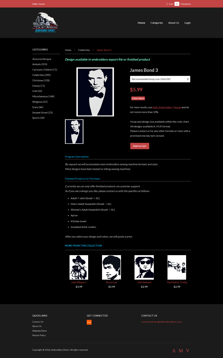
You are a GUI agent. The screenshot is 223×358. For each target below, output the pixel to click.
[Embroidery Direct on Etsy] (89, 324)
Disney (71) (38, 85)
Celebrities (84, 49)
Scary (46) (37, 107)
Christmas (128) (41, 80)
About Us (173, 22)
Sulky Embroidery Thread (166, 107)
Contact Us (37, 321)
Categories (157, 22)
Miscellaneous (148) (43, 96)
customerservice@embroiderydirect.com (161, 321)
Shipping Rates (39, 330)
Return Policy (39, 335)
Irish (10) (37, 90)
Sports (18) (38, 117)
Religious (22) (40, 101)
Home (141, 22)
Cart (173, 3)
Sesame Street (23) (42, 112)
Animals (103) (39, 64)
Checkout (186, 3)
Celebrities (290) (41, 74)
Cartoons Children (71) (44, 69)
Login (187, 22)
